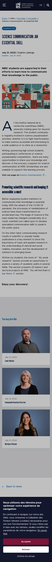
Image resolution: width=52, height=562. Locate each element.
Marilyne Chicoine (11, 444)
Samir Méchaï (9, 360)
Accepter (26, 542)
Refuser (26, 550)
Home (4, 18)
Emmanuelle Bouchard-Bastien (15, 402)
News (9, 274)
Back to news (14, 486)
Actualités (32, 18)
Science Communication (31, 175)
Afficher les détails (26, 556)
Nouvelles (21, 18)
